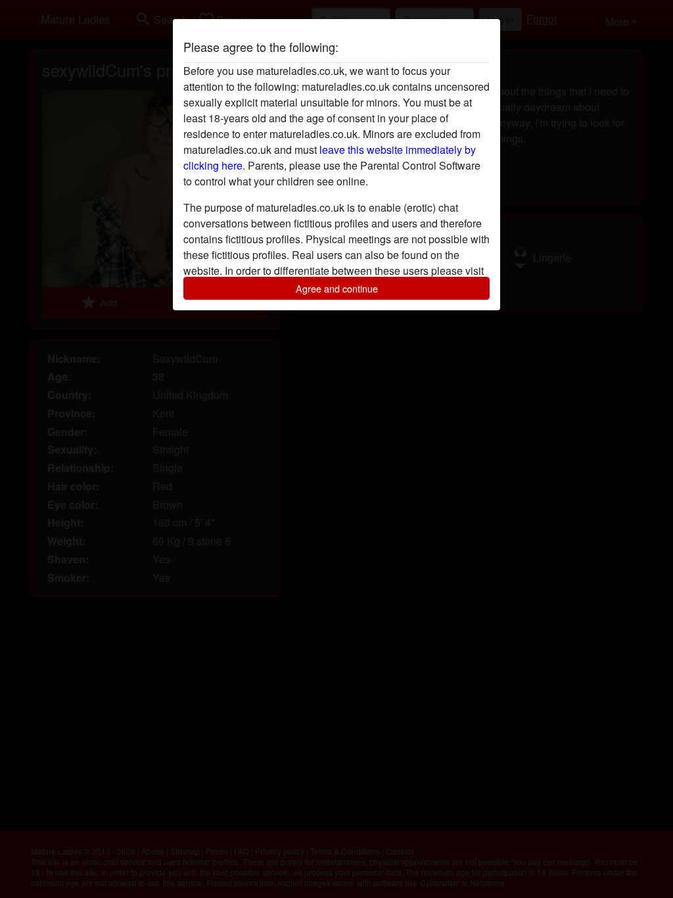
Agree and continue (337, 288)
